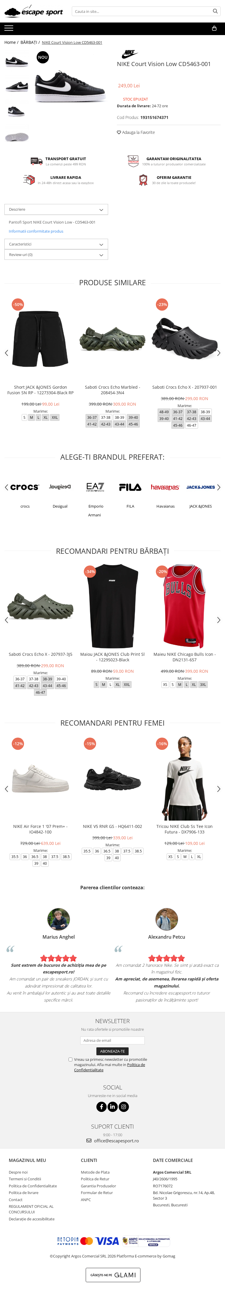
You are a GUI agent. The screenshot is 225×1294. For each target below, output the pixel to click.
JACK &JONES (201, 506)
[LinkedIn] (113, 1107)
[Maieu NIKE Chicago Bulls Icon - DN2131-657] (184, 606)
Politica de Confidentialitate (33, 1186)
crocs (25, 506)
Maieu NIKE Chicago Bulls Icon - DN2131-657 (185, 656)
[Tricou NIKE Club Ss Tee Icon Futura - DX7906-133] (184, 778)
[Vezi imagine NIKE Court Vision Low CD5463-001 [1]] (17, 87)
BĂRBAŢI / (31, 42)
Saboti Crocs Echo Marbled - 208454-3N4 (112, 389)
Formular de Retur (97, 1192)
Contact (16, 1199)
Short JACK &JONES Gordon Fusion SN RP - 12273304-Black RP (40, 389)
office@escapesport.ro (116, 1141)
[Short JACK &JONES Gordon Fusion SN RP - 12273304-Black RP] (40, 339)
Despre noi (18, 1172)
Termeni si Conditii (25, 1178)
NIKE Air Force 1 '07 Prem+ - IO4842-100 (40, 829)
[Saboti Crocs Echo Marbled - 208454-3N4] (112, 339)
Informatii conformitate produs (36, 231)
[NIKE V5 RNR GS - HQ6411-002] (112, 778)
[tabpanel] (70, 87)
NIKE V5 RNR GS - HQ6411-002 (112, 826)
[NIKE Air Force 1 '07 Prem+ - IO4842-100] (40, 778)
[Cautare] (215, 11)
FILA (130, 506)
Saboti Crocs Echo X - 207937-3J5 (40, 654)
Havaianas (165, 506)
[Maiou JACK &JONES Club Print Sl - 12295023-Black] (112, 606)
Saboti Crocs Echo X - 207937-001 (184, 387)
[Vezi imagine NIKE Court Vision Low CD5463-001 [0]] (17, 62)
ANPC (86, 1199)
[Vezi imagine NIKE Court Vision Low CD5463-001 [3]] (17, 136)
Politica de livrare (23, 1192)
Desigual (60, 506)
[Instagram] (124, 1107)
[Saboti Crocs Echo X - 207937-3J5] (40, 606)
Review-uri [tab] (21, 254)
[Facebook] (101, 1107)
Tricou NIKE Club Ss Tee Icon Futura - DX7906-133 (184, 829)
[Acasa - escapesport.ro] (33, 11)
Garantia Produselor (98, 1186)
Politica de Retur (95, 1178)
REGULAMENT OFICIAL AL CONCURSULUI (31, 1209)
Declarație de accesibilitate (31, 1219)
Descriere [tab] (17, 209)
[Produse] (9, 29)
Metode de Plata (95, 1172)
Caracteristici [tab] (20, 244)
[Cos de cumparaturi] (214, 28)
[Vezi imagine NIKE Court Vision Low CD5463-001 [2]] (17, 112)
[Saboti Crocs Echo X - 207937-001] (184, 339)
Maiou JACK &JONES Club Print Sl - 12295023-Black (112, 656)
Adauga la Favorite (138, 132)
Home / (12, 42)
